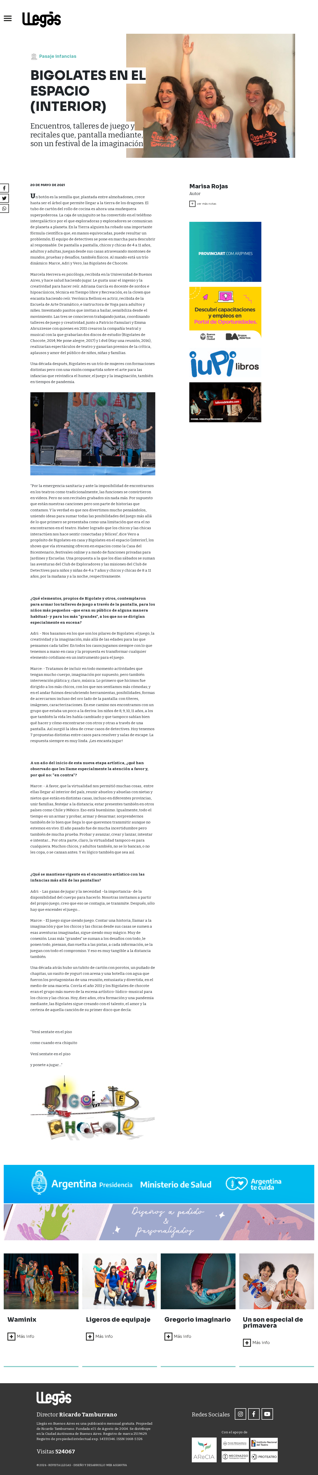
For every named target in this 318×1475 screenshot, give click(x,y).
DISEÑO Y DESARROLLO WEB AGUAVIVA (100, 1465)
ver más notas (203, 203)
